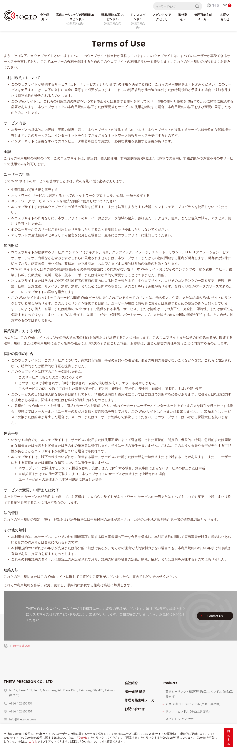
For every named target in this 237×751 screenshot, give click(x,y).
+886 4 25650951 (20, 711)
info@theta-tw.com (22, 719)
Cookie (83, 737)
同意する (228, 737)
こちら (33, 741)
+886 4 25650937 (20, 703)
